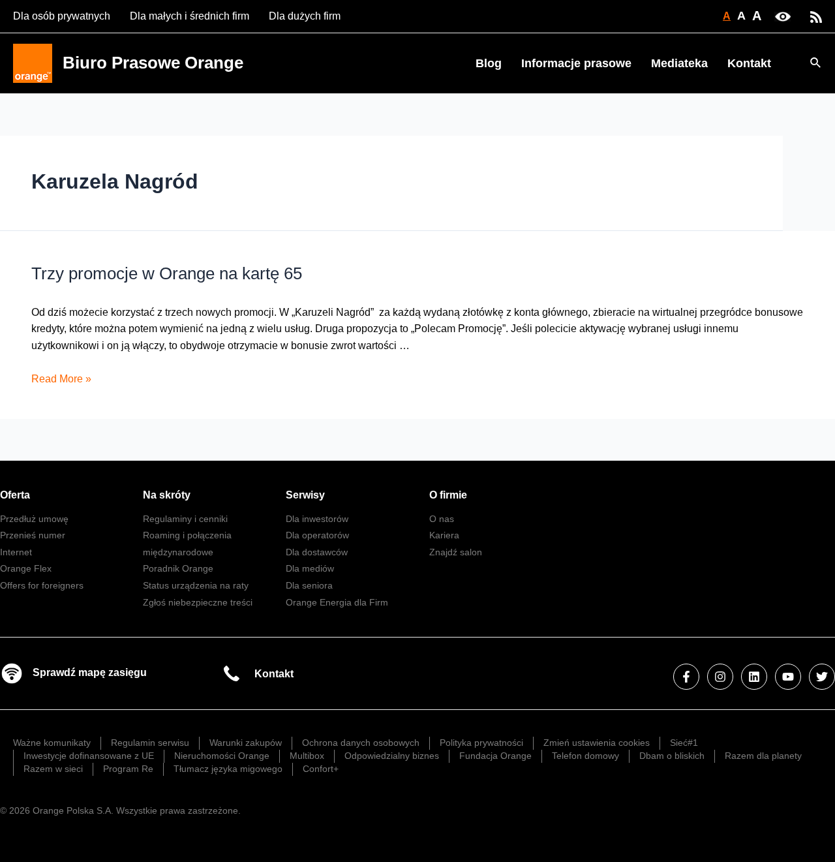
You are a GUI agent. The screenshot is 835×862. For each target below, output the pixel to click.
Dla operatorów (317, 535)
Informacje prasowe (576, 63)
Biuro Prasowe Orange (153, 62)
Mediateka (679, 63)
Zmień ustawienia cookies (596, 742)
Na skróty (166, 494)
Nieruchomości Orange (221, 755)
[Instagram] (720, 677)
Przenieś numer (32, 535)
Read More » (61, 378)
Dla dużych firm (305, 16)
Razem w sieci (53, 768)
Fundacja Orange (495, 755)
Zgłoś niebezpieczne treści (197, 602)
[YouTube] (788, 677)
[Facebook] (686, 677)
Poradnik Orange (178, 568)
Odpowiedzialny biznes (391, 755)
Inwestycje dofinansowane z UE (88, 755)
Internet (16, 552)
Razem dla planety (763, 755)
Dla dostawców (317, 552)
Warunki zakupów (245, 742)
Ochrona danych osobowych (360, 742)
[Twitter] (822, 677)
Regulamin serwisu (150, 742)
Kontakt (749, 63)
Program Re (128, 768)
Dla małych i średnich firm (189, 16)
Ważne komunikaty (52, 742)
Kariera (444, 535)
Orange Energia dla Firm (337, 602)
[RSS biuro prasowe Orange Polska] (816, 16)
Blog (489, 63)
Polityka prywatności (481, 742)
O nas (441, 519)
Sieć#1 (684, 742)
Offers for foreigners (42, 585)
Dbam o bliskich (672, 755)
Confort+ (321, 768)
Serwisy (305, 494)
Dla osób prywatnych (61, 16)
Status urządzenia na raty (196, 585)
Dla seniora (309, 585)
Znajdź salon (455, 552)
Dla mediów (310, 568)
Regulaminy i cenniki (185, 519)
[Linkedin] (754, 677)
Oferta (15, 494)
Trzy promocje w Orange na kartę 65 (166, 273)
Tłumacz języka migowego (228, 768)
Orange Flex (26, 568)
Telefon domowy (585, 755)
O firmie (448, 494)
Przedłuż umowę (34, 519)
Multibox (307, 755)
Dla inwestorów (317, 519)
